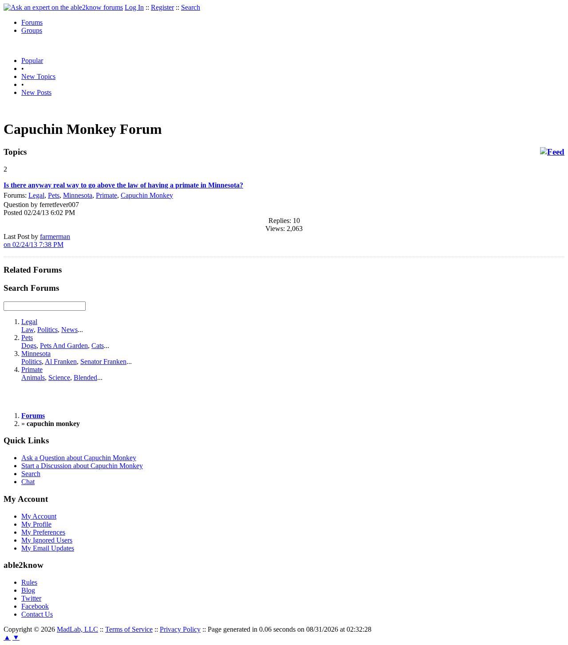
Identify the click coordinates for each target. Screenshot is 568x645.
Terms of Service (129, 629)
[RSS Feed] (552, 152)
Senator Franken (103, 361)
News (69, 329)
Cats (97, 345)
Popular (32, 60)
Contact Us (37, 614)
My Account (38, 516)
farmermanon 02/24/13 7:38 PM (37, 240)
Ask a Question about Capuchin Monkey (78, 457)
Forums (32, 22)
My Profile (36, 524)
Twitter (31, 598)
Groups (31, 30)
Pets (53, 195)
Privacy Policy (180, 629)
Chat (28, 481)
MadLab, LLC (77, 629)
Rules (29, 582)
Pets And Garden (64, 345)
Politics (47, 329)
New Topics (38, 76)
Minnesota (77, 195)
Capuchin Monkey (147, 195)
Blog (28, 590)
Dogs (28, 345)
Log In (134, 7)
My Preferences (43, 532)
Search (190, 7)
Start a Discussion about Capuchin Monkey (82, 465)
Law (27, 329)
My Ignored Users (46, 540)
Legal (36, 195)
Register (162, 7)
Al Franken (61, 361)
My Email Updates (47, 548)
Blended (85, 377)
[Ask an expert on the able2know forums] (63, 7)
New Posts (36, 92)
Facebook (35, 606)
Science (59, 377)
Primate (106, 195)
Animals (33, 377)
